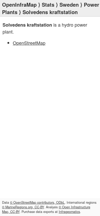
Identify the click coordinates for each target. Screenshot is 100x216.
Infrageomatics (69, 211)
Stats (48, 4)
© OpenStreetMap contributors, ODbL (37, 202)
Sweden (69, 4)
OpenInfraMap (19, 4)
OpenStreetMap (29, 42)
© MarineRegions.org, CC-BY (23, 207)
